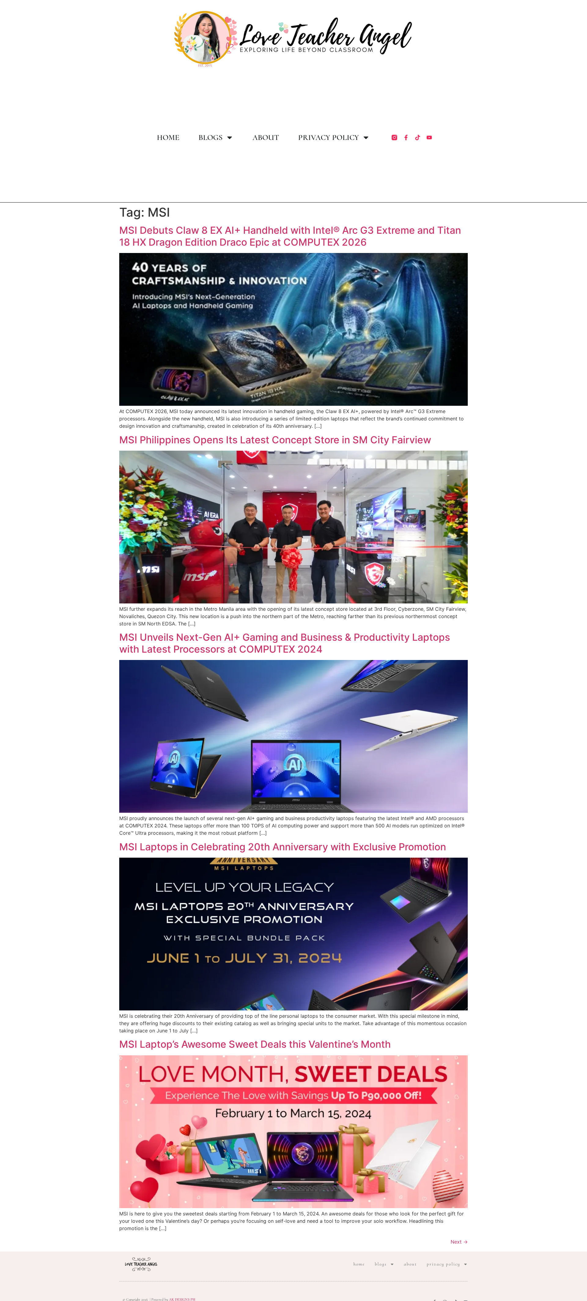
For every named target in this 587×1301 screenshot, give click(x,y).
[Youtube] (429, 137)
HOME (168, 137)
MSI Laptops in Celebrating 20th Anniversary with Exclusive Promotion (282, 847)
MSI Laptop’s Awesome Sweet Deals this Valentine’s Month (255, 1044)
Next (459, 1242)
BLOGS (210, 137)
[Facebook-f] (406, 137)
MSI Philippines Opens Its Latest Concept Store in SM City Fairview (275, 440)
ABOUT (266, 137)
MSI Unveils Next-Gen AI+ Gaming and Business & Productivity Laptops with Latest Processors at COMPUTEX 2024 (284, 643)
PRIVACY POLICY (328, 137)
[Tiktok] (417, 137)
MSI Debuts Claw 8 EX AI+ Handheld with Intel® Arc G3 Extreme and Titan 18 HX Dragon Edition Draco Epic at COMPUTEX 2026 (290, 236)
